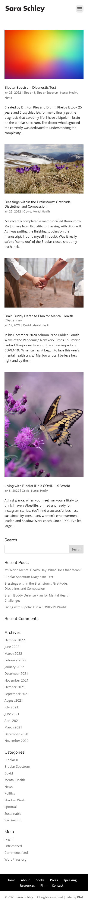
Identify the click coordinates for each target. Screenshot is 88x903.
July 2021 (11, 707)
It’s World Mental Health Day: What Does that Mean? (42, 570)
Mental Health (68, 92)
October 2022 (14, 640)
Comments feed (16, 852)
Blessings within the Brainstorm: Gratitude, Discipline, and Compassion (38, 204)
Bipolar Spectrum (48, 92)
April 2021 (12, 720)
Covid (27, 211)
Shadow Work (14, 800)
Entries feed (13, 846)
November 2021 (16, 680)
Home (11, 880)
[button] (80, 11)
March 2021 (13, 727)
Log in (8, 839)
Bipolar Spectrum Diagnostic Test (30, 87)
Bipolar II (29, 92)
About (25, 880)
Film (43, 885)
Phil (80, 897)
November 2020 (16, 740)
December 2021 (16, 673)
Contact (57, 885)
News (8, 97)
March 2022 (13, 653)
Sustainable (12, 813)
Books (39, 880)
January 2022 (14, 667)
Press (54, 880)
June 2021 (11, 714)
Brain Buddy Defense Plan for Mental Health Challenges (38, 318)
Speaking (70, 880)
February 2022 (15, 660)
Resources (27, 885)
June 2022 (11, 646)
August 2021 (13, 700)
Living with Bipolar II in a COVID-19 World (37, 486)
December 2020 (16, 734)
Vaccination (12, 820)
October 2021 (14, 687)
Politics (9, 793)
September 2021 (16, 694)
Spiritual (10, 807)
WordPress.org (15, 859)
